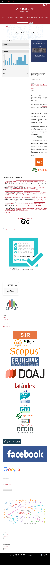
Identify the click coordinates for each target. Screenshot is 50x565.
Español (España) (6, 319)
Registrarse (43, 0)
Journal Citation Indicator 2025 (11, 285)
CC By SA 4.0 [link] (44, 106)
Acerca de (22, 17)
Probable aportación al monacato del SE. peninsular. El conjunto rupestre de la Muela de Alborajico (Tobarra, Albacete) (26, 193)
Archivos (16, 17)
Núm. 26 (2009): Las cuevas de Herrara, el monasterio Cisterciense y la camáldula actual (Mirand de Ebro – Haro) (23, 27)
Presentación (19, 205)
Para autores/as (6, 482)
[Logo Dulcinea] (39, 169)
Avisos (46, 17)
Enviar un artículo (7, 490)
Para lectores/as (6, 480)
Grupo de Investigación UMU (25, 217)
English (4, 317)
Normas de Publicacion (32, 17)
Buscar (30, 22)
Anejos (25, 19)
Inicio (3, 17)
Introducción (29, 196)
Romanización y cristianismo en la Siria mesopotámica (27, 189)
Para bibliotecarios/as (7, 484)
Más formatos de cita (36, 79)
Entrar (47, 0)
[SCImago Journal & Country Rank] (10, 229)
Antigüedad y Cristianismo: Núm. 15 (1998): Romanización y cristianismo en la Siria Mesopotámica (25, 190)
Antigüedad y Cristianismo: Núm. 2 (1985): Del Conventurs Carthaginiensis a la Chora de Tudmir (25, 194)
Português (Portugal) (7, 323)
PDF (45, 35)
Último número (10, 17)
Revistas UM (37, 0)
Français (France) (6, 326)
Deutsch (4, 324)
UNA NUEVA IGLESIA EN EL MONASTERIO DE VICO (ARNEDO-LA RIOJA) (19, 185)
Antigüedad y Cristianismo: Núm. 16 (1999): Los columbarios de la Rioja (24, 188)
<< (3, 212)
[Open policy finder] (39, 161)
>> (11, 212)
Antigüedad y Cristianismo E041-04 (25, 218)
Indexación (41, 17)
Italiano (4, 321)
